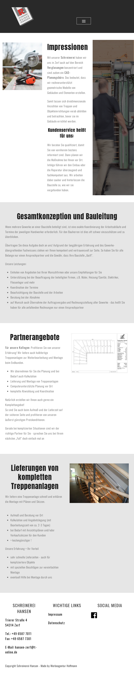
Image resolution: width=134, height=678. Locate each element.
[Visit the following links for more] (94, 615)
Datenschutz (56, 623)
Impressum (55, 614)
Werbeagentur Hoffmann (63, 666)
